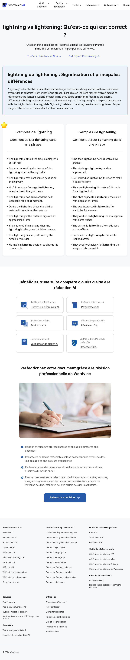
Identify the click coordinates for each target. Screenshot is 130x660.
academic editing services (92, 477)
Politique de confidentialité (58, 617)
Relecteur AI (8, 533)
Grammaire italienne (55, 582)
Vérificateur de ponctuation (15, 572)
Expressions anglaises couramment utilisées (105, 586)
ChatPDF (93, 533)
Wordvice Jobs (52, 632)
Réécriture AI (8, 567)
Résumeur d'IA (89, 325)
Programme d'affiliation (56, 627)
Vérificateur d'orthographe (14, 577)
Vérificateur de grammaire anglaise (61, 533)
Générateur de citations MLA (102, 559)
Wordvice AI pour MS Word (14, 630)
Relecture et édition (62, 497)
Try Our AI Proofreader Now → (44, 56)
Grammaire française (55, 557)
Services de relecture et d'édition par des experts (21, 617)
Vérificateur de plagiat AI (44, 343)
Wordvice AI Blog (96, 581)
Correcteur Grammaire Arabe (59, 572)
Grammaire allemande (56, 562)
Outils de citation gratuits (101, 549)
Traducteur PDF (96, 538)
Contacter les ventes (55, 612)
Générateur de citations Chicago (103, 564)
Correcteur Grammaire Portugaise (61, 577)
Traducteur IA (38, 325)
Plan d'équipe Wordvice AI (14, 607)
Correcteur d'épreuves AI (45, 307)
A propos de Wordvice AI (56, 602)
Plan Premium (9, 602)
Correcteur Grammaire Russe (59, 567)
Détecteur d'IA (88, 347)
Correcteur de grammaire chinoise (61, 538)
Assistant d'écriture (12, 528)
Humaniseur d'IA (10, 542)
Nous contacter (52, 607)
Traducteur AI (9, 547)
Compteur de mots (11, 582)
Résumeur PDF (95, 542)
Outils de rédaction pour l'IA (15, 612)
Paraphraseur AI (90, 307)
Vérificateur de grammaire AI (60, 528)
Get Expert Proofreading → (84, 56)
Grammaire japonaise (55, 547)
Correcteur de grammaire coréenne (61, 542)
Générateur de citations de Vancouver (106, 569)
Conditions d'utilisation (56, 622)
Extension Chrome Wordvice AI (16, 635)
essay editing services (37, 481)
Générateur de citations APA (101, 554)
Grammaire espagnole (56, 552)
